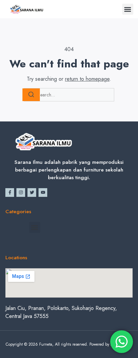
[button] (127, 9)
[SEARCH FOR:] (69, 94)
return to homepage (87, 79)
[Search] (31, 94)
